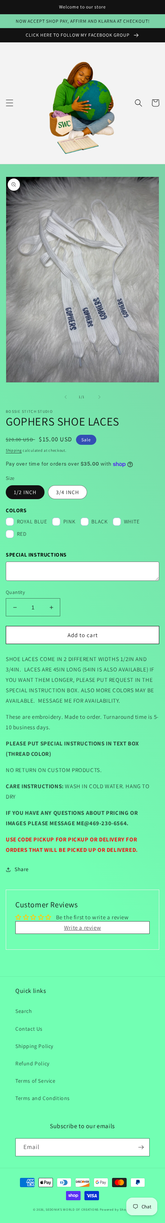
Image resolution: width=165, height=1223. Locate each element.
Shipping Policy (34, 1046)
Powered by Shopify (116, 1209)
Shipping (14, 450)
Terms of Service (35, 1080)
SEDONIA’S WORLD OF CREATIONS (72, 1209)
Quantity (15, 592)
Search (23, 1011)
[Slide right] (99, 397)
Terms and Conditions (42, 1098)
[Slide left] (65, 397)
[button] (9, 102)
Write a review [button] (82, 927)
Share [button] (22, 869)
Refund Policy (32, 1063)
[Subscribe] (140, 1147)
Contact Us (29, 1028)
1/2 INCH (25, 492)
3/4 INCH (67, 492)
